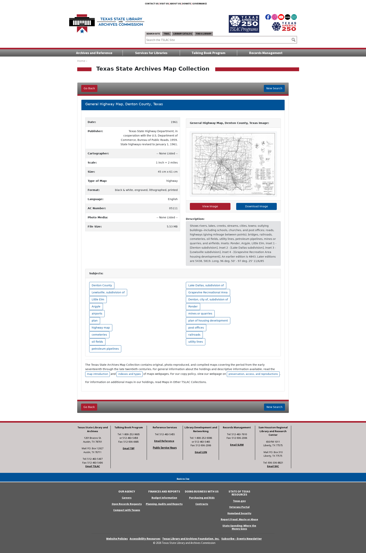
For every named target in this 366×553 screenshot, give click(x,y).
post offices (196, 327)
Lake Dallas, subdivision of (206, 285)
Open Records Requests (127, 504)
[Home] (106, 22)
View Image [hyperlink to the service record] (210, 206)
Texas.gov (239, 501)
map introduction (97, 374)
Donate (186, 3)
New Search (274, 88)
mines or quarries (200, 313)
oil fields (97, 341)
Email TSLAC (92, 466)
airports (97, 313)
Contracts (201, 504)
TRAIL (167, 33)
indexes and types (129, 374)
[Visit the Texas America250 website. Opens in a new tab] (284, 26)
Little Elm (98, 299)
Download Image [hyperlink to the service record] (256, 206)
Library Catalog (182, 33)
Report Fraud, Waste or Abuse (239, 519)
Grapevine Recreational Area (208, 292)
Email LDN (201, 452)
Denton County (102, 285)
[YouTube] (281, 17)
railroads (194, 334)
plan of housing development (208, 320)
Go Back (89, 88)
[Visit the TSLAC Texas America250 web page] (244, 19)
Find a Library (203, 33)
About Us (175, 3)
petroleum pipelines (105, 348)
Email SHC (273, 466)
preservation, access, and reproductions (253, 374)
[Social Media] (294, 17)
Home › (82, 60)
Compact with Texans (126, 510)
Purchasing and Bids (202, 497)
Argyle (96, 306)
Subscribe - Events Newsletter (241, 538)
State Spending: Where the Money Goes (239, 527)
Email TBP (129, 448)
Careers (127, 497)
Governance (199, 3)
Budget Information (164, 497)
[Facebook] (268, 17)
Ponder (193, 306)
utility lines (195, 341)
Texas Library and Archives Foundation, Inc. (190, 538)
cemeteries (99, 334)
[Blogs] (288, 17)
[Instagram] (275, 17)
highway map (101, 327)
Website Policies (117, 538)
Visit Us (164, 3)
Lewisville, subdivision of (108, 292)
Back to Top (183, 478)
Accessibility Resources (145, 538)
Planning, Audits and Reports (164, 504)
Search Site (153, 33)
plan (95, 320)
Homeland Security (239, 513)
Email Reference (164, 441)
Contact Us (151, 3)
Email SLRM (237, 444)
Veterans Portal (239, 507)
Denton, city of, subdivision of (208, 299)
